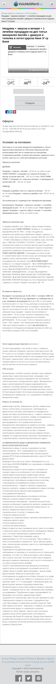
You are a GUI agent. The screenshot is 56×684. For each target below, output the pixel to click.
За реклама (9, 662)
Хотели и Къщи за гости (36, 662)
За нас (5, 658)
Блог (19, 662)
